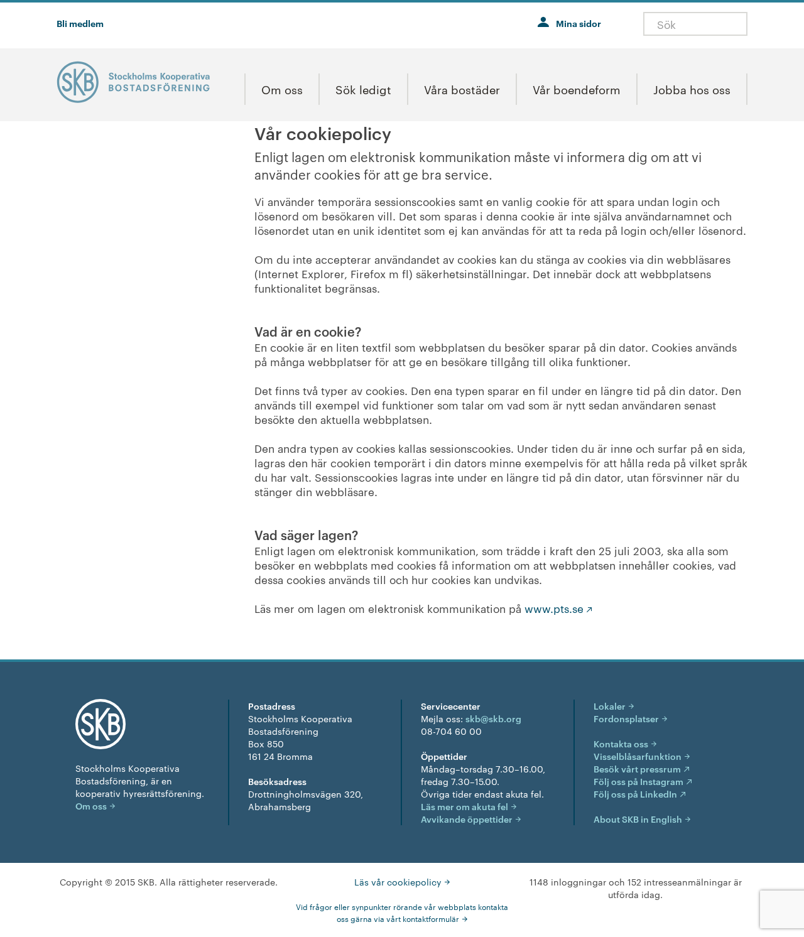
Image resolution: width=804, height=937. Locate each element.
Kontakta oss (621, 743)
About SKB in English (638, 819)
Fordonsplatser (626, 718)
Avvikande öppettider (467, 819)
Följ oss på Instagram (638, 781)
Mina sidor (578, 23)
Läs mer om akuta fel (464, 806)
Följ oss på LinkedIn (635, 793)
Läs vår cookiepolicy (398, 881)
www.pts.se (554, 607)
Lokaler (610, 706)
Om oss (91, 805)
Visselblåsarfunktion (638, 756)
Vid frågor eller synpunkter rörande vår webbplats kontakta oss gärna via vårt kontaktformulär (402, 912)
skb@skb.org (493, 718)
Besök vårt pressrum (637, 768)
